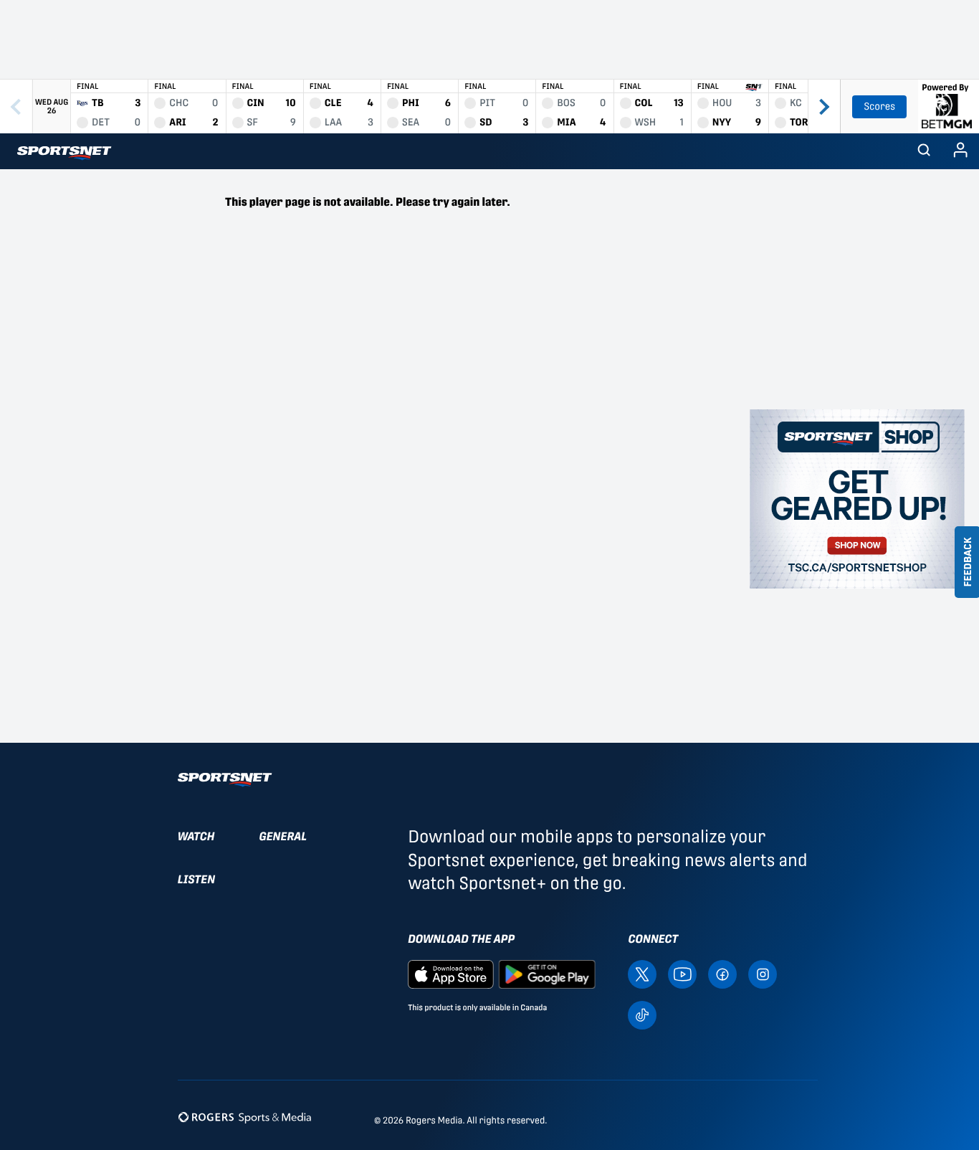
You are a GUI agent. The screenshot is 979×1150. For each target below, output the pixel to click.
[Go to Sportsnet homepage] (64, 153)
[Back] (16, 106)
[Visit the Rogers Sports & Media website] (244, 1117)
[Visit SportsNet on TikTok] (642, 1014)
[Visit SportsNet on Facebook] (722, 973)
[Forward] (824, 106)
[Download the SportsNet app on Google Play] (547, 973)
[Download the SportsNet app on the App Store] (451, 973)
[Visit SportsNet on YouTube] (682, 973)
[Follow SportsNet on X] (642, 973)
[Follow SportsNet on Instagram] (762, 973)
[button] (923, 151)
